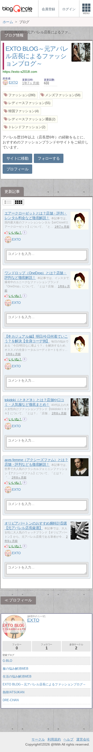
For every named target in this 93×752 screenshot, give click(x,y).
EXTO (13, 82)
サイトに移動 (17, 158)
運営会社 (83, 739)
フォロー (16, 646)
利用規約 (54, 739)
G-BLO (7, 661)
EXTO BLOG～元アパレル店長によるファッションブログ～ (36, 56)
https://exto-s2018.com (20, 72)
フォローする (49, 158)
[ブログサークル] (17, 8)
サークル (38, 739)
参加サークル (76, 646)
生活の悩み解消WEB (17, 676)
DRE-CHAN (11, 700)
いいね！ (15, 232)
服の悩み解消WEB (15, 668)
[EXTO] (8, 239)
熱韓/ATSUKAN (13, 692)
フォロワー (46, 646)
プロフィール (17, 169)
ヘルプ (68, 739)
